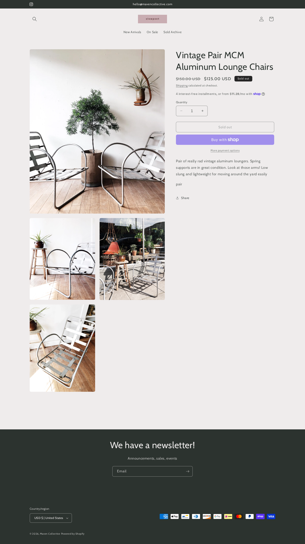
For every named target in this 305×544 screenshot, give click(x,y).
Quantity (181, 102)
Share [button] (185, 198)
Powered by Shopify (73, 533)
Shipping (182, 85)
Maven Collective (50, 533)
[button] (35, 19)
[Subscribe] (187, 471)
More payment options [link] (225, 150)
